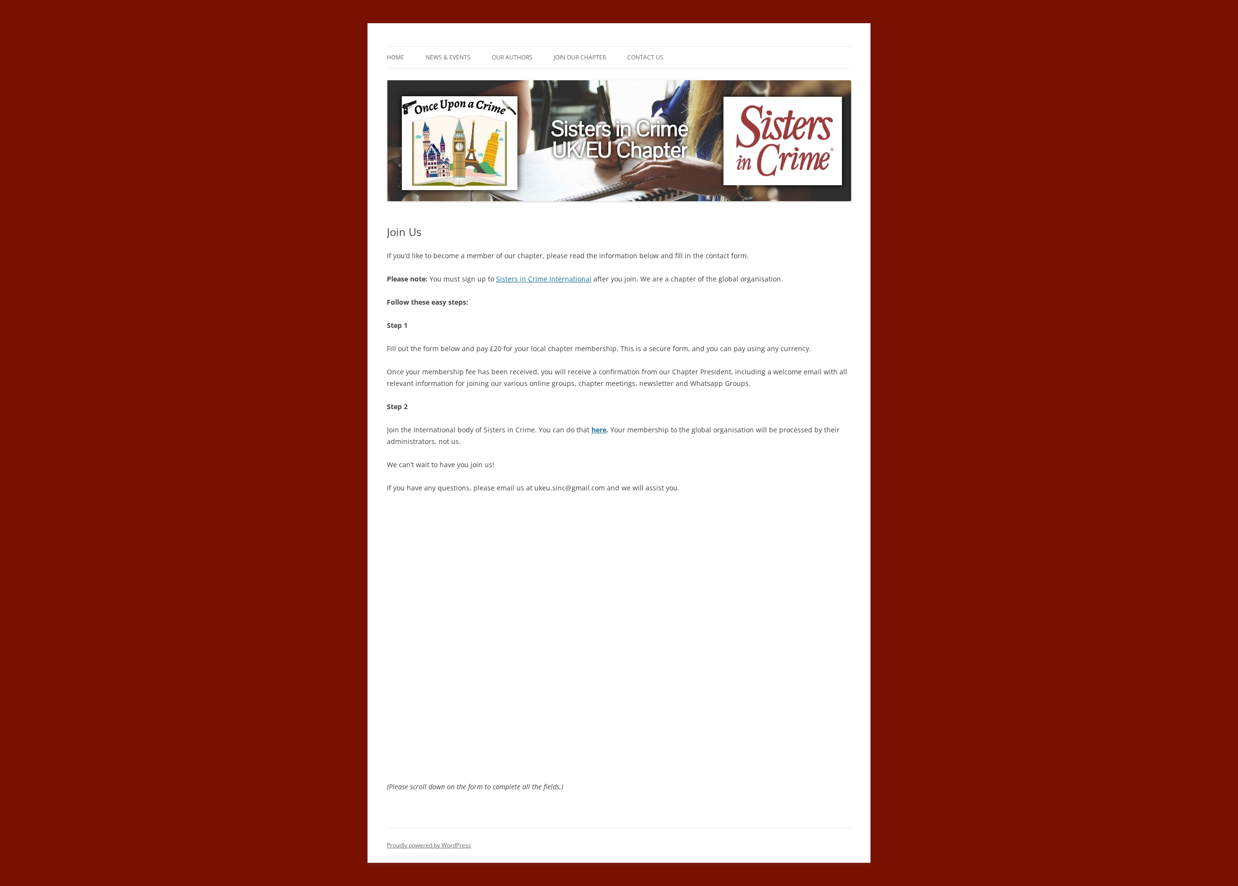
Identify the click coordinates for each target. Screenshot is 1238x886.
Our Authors (512, 57)
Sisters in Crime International (543, 278)
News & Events (448, 57)
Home (395, 57)
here (598, 429)
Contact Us (645, 57)
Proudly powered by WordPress (429, 845)
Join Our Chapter (580, 57)
